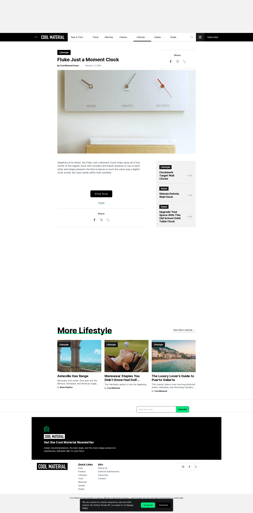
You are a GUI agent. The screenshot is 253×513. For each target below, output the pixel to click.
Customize (163, 505)
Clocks (101, 203)
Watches (109, 37)
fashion (82, 471)
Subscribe (212, 37)
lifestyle (82, 475)
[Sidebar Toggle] (36, 37)
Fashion (123, 37)
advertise (103, 475)
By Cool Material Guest (68, 65)
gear (80, 468)
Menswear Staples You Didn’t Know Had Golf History (122, 380)
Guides (157, 37)
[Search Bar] (192, 37)
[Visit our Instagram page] (200, 37)
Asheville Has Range (72, 376)
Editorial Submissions (108, 471)
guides (81, 485)
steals (173, 37)
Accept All (148, 505)
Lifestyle (141, 37)
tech (80, 478)
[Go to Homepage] (53, 37)
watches (82, 482)
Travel (95, 37)
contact (102, 478)
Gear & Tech (77, 37)
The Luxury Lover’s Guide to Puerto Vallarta (173, 378)
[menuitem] (78, 37)
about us (102, 468)
